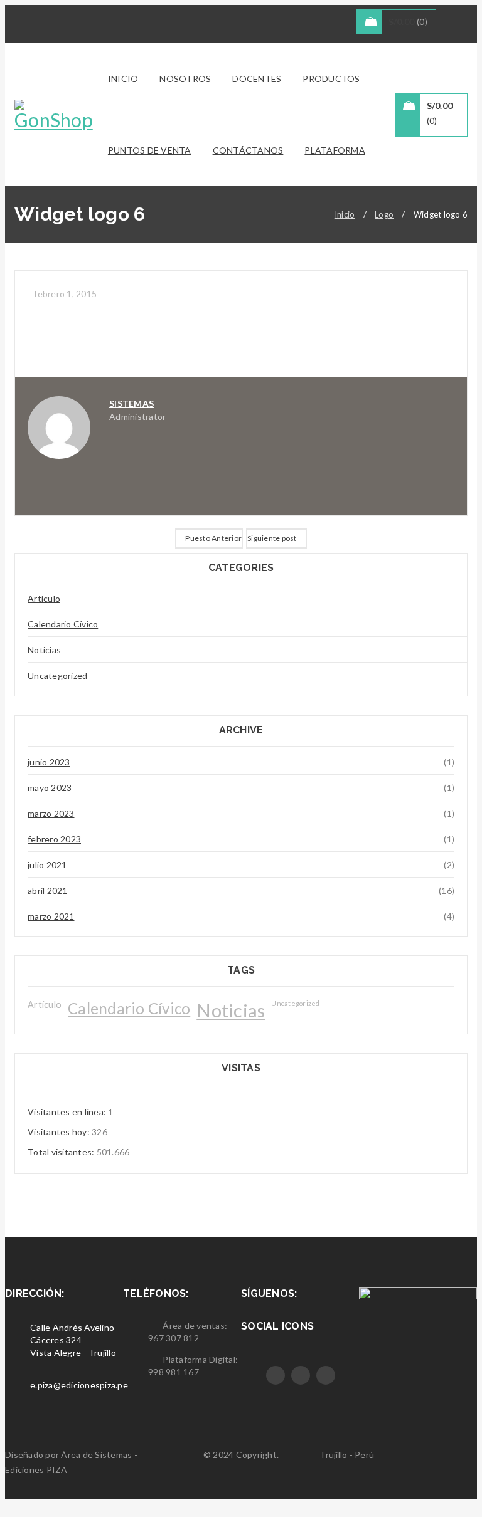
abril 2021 (48, 890)
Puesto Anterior (213, 538)
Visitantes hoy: (60, 1131)
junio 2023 (49, 762)
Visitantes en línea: (68, 1111)
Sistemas (131, 403)
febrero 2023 (54, 839)
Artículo (44, 598)
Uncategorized (57, 675)
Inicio (345, 214)
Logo (384, 214)
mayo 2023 (50, 787)
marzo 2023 (51, 813)
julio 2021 (47, 864)
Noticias (44, 649)
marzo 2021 (51, 916)
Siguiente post (272, 538)
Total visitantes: (62, 1152)
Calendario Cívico (63, 624)
